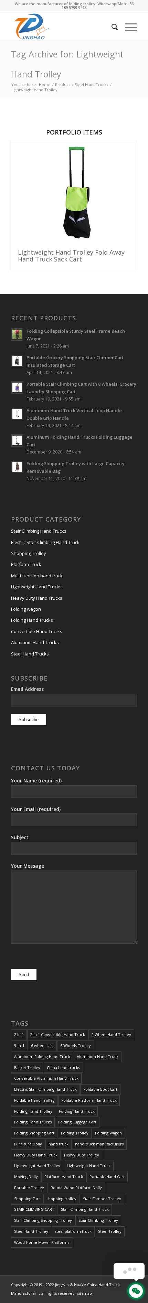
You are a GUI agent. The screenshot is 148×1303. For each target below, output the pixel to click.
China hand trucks (63, 1067)
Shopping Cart (27, 1198)
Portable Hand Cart (107, 1176)
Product (62, 84)
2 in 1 (19, 1034)
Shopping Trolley (28, 553)
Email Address (27, 689)
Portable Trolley (29, 1187)
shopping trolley (61, 1198)
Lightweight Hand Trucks (36, 587)
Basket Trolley (27, 1067)
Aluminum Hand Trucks (35, 642)
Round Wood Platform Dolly (76, 1187)
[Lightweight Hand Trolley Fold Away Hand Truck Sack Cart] (74, 192)
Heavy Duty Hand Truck (35, 1154)
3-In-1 (19, 1045)
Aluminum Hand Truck (97, 1056)
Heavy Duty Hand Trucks (36, 598)
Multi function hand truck (37, 576)
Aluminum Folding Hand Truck (42, 1056)
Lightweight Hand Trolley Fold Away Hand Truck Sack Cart (71, 255)
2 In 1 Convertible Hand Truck (57, 1034)
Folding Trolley (74, 1132)
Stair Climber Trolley (102, 1198)
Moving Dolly (26, 1176)
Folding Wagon (108, 1132)
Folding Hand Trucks (32, 620)
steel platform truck (73, 1231)
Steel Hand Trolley (31, 1231)
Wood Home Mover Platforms (41, 1242)
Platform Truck (26, 564)
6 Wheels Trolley (75, 1045)
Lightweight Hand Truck (88, 1165)
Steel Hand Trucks (91, 84)
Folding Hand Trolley (33, 1111)
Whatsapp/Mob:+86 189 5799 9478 (98, 5)
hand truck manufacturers (99, 1143)
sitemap (84, 1293)
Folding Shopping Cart (34, 1132)
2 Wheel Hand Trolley (111, 1034)
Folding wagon (26, 609)
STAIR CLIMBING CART (34, 1209)
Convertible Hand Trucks (36, 631)
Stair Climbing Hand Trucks (38, 531)
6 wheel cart (42, 1045)
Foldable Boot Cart (100, 1089)
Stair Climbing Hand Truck (85, 1209)
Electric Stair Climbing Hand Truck (45, 542)
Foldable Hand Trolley (34, 1100)
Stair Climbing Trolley (98, 1220)
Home (44, 84)
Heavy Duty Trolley (81, 1154)
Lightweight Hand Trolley (37, 1165)
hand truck (58, 1143)
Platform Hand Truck (63, 1176)
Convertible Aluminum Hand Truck (46, 1078)
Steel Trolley (109, 1231)
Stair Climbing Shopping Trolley (43, 1220)
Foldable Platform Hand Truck (89, 1100)
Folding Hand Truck (77, 1111)
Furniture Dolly (28, 1143)
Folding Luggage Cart (77, 1121)
